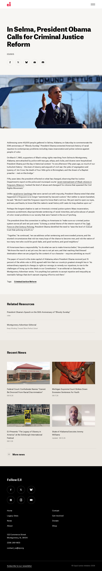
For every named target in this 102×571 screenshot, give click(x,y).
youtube (31, 500)
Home (9, 510)
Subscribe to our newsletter (19, 565)
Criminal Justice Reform (25, 281)
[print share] (43, 62)
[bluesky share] (26, 62)
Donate (55, 520)
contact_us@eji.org (15, 547)
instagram (11, 500)
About (10, 525)
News (9, 520)
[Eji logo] (9, 4)
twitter (21, 490)
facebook (11, 490)
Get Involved (58, 515)
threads (21, 500)
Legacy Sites (12, 515)
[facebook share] (10, 62)
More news (19, 454)
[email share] (35, 62)
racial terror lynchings (22, 193)
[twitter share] (18, 62)
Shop (54, 525)
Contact (55, 510)
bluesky (31, 490)
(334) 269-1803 (13, 542)
